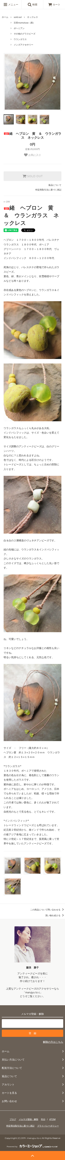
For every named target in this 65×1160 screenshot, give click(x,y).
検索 (34, 4)
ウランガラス (20, 39)
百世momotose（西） (24, 22)
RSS (43, 1119)
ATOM (52, 1119)
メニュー (12, 4)
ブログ (13, 1119)
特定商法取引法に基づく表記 (20, 1125)
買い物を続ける (53, 915)
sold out (18, 17)
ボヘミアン (19, 28)
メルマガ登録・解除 (28, 1119)
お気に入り (34, 154)
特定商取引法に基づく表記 (48, 189)
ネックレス (32, 17)
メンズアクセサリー (23, 44)
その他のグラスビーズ (24, 33)
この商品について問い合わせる (45, 909)
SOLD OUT (34, 176)
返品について (54, 185)
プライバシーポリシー (48, 1125)
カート (56, 4)
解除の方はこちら (53, 1041)
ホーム (5, 17)
